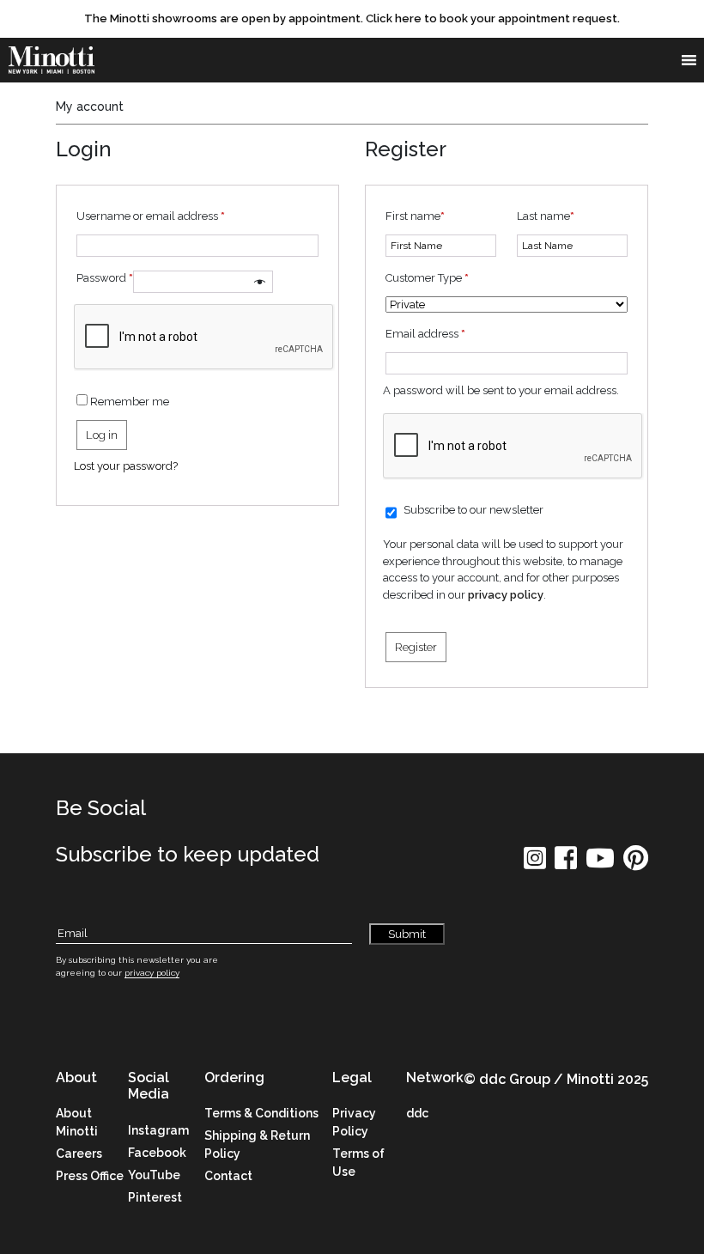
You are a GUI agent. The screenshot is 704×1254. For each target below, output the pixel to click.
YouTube (154, 1175)
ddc (417, 1113)
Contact (228, 1176)
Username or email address (150, 216)
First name (415, 216)
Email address (425, 333)
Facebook (157, 1153)
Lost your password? (126, 466)
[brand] (51, 60)
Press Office (90, 1176)
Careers (79, 1153)
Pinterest (155, 1197)
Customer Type (427, 277)
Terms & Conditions (261, 1113)
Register (416, 647)
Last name (545, 216)
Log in (102, 435)
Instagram (158, 1130)
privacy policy (505, 594)
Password (104, 277)
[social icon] (535, 863)
